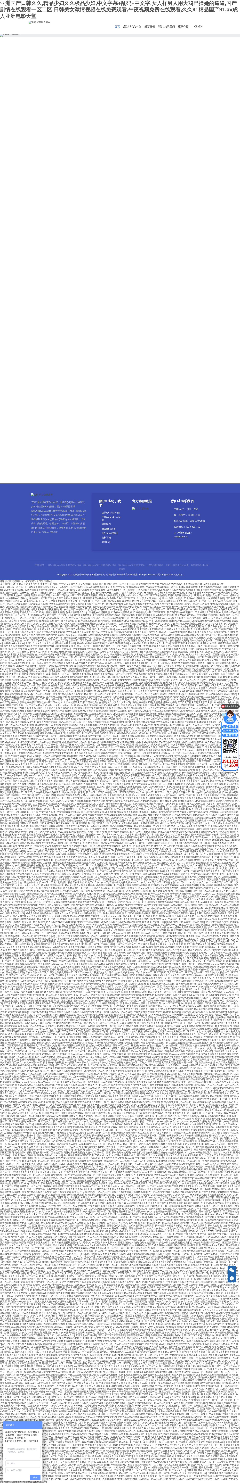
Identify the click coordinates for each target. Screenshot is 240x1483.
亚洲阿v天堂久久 (218, 604)
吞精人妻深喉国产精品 (180, 1051)
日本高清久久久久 (201, 823)
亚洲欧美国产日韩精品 (218, 879)
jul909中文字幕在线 (14, 589)
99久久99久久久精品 (28, 688)
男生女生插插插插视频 (41, 646)
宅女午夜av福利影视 (115, 907)
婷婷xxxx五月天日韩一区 (81, 618)
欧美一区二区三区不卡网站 (156, 606)
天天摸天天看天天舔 (118, 831)
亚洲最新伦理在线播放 (94, 598)
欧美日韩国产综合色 (113, 1116)
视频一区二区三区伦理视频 (130, 668)
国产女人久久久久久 (210, 710)
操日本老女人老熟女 (182, 1085)
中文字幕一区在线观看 (114, 1006)
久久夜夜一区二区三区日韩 (89, 1079)
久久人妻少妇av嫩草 (175, 803)
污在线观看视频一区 (56, 668)
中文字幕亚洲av (26, 1090)
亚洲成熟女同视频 (82, 1107)
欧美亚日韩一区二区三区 (80, 919)
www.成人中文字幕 (57, 899)
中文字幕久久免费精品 (114, 966)
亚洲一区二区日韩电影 (50, 764)
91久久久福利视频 (90, 1017)
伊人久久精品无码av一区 (51, 786)
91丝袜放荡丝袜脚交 (172, 598)
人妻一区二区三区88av (68, 1048)
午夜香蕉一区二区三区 (15, 615)
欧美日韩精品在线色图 (63, 1087)
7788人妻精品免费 (80, 772)
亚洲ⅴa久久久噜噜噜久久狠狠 (134, 1020)
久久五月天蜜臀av (182, 995)
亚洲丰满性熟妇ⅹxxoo (179, 890)
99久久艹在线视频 (19, 874)
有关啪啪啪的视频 (78, 699)
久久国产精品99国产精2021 (140, 1037)
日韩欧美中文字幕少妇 (155, 899)
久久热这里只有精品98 (79, 761)
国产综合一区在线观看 (100, 696)
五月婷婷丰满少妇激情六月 (108, 604)
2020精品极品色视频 (154, 1065)
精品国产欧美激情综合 (154, 770)
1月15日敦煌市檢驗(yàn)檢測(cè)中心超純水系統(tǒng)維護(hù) (115, 184)
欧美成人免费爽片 (211, 660)
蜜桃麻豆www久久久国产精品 (15, 879)
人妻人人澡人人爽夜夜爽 (142, 1141)
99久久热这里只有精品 (66, 930)
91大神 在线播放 (30, 727)
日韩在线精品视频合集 (195, 1135)
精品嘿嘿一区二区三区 (197, 764)
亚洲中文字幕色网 (41, 1006)
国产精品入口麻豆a (10, 992)
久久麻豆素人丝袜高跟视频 (33, 680)
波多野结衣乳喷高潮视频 (208, 792)
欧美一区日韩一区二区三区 (13, 587)
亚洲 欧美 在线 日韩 (49, 620)
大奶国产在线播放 (38, 800)
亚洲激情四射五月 (68, 1116)
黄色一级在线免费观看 (34, 713)
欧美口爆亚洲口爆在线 (131, 744)
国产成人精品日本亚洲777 (130, 637)
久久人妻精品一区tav (176, 1065)
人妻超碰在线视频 (63, 902)
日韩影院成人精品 (182, 961)
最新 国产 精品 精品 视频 (100, 770)
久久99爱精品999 (37, 615)
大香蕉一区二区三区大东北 (187, 1031)
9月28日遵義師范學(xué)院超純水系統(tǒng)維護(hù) (115, 248)
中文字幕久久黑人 (88, 817)
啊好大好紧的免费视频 (212, 699)
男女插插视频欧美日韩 (68, 812)
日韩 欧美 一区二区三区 (150, 764)
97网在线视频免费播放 (59, 651)
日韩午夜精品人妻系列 (225, 691)
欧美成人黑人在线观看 (99, 741)
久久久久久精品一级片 (191, 646)
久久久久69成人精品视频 (74, 857)
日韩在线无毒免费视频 (220, 1012)
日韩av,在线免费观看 (173, 764)
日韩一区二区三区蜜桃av (34, 868)
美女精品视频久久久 (165, 699)
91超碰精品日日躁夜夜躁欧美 (171, 916)
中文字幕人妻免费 (46, 1048)
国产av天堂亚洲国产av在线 (103, 800)
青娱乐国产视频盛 (81, 927)
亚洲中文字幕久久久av (201, 651)
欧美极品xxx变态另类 (142, 1096)
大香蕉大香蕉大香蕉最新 (168, 1104)
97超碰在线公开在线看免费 (75, 978)
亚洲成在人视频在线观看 (12, 719)
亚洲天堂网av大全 (55, 634)
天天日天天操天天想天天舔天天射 (195, 702)
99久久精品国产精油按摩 (177, 1087)
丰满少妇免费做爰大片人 (153, 795)
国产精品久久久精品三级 (190, 907)
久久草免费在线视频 (20, 736)
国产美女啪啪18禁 (136, 952)
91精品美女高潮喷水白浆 (135, 620)
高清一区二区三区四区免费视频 (172, 609)
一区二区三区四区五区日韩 (209, 657)
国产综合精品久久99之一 (209, 871)
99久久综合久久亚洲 (135, 983)
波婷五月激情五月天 (184, 1056)
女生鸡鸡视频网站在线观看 (66, 1006)
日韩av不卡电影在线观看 (213, 784)
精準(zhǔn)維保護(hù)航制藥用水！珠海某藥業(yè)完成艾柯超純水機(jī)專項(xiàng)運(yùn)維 (106, 451)
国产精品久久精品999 (104, 606)
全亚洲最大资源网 (111, 1093)
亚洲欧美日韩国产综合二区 (185, 1099)
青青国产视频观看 (66, 1099)
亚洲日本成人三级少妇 (169, 1073)
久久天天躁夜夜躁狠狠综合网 (40, 589)
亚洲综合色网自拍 (195, 1079)
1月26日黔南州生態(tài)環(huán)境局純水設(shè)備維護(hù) (115, 176)
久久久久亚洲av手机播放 (215, 750)
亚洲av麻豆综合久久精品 (146, 1124)
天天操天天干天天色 (10, 727)
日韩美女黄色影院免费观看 (195, 772)
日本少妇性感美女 (90, 1048)
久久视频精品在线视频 (144, 1031)
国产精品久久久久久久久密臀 (59, 851)
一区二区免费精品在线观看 (180, 829)
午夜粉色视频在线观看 (41, 1065)
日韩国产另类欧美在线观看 (126, 688)
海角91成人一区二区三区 (92, 933)
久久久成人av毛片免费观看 (51, 1118)
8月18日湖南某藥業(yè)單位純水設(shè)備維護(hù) (115, 312)
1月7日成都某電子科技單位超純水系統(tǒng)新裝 (115, 192)
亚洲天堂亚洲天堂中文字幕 (205, 1132)
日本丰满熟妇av (69, 620)
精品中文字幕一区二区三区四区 (104, 736)
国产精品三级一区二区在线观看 (53, 1135)
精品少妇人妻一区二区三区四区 (103, 896)
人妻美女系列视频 (99, 826)
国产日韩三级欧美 (103, 1099)
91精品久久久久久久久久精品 (185, 1127)
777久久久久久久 (57, 800)
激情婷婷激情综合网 (197, 682)
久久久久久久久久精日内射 (50, 781)
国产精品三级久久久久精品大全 (210, 933)
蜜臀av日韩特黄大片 (86, 1096)
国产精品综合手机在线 (26, 770)
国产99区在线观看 (87, 620)
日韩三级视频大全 (167, 713)
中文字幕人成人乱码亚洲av (65, 966)
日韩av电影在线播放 (41, 862)
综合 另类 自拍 (202, 1118)
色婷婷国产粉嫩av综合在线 (175, 1068)
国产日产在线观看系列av (93, 812)
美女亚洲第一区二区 (149, 1068)
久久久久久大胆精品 (45, 1056)
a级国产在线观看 (32, 691)
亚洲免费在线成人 (171, 964)
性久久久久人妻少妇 (216, 739)
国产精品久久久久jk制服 (131, 730)
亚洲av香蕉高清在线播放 (212, 885)
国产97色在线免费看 (183, 623)
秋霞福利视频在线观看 (66, 950)
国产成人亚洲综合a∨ (93, 789)
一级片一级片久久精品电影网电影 (119, 1102)
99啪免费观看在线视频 (182, 663)
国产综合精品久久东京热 (21, 747)
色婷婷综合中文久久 (115, 961)
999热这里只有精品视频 (18, 896)
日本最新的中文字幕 (10, 674)
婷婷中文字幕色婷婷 (20, 702)
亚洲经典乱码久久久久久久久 (209, 719)
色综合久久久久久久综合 (160, 1040)
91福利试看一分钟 (24, 1096)
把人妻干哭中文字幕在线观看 (131, 1003)
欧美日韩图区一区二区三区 (24, 888)
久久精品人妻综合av (108, 1087)
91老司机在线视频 (154, 955)
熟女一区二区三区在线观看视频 (81, 595)
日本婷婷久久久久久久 (33, 798)
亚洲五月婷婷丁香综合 (29, 846)
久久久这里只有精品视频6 (39, 719)
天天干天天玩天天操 (111, 916)
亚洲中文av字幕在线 (227, 860)
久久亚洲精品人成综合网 (205, 1000)
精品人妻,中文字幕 (194, 789)
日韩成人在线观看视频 (44, 941)
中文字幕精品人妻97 (144, 784)
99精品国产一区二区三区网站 (21, 975)
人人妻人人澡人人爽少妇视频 (68, 623)
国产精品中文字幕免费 (33, 803)
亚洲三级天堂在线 (13, 595)
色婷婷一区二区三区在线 (12, 840)
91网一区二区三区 (35, 1121)
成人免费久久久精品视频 (59, 713)
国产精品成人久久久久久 (149, 1023)
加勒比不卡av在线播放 (170, 632)
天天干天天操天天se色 (123, 851)
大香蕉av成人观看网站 (189, 660)
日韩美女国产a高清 (80, 798)
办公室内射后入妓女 (154, 651)
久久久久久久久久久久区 (137, 778)
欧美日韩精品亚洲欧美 (121, 654)
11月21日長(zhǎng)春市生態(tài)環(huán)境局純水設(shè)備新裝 (115, 224)
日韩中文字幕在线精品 (174, 730)
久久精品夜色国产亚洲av (203, 620)
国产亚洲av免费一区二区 (200, 969)
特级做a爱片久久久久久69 (166, 975)
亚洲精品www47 (126, 727)
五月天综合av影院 (174, 955)
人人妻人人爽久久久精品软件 (192, 826)
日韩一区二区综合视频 (87, 722)
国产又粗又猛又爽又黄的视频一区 (57, 823)
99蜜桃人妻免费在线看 (24, 629)
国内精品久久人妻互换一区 (115, 640)
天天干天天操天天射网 (64, 705)
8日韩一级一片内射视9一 (65, 958)
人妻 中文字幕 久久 (95, 992)
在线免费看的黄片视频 (192, 739)
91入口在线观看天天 (71, 702)
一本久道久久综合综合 (222, 823)
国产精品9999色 (123, 862)
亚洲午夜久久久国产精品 (153, 775)
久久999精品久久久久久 (167, 1121)
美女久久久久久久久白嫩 (39, 623)
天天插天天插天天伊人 (19, 755)
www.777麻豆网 (37, 837)
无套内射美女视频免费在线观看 (203, 916)
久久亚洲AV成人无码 (113, 829)
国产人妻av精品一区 (104, 888)
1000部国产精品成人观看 (52, 997)
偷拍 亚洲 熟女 (162, 834)
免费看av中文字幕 (41, 958)
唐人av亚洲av (75, 1054)
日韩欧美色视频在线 (197, 730)
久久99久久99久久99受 (76, 964)
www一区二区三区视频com (38, 1093)
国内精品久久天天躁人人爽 (73, 876)
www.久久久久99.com (26, 764)
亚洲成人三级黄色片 (25, 660)
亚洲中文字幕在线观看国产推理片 (162, 685)
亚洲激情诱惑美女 (168, 601)
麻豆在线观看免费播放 (145, 713)
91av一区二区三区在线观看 (46, 741)
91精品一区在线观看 (56, 606)
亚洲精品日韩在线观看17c (218, 1028)
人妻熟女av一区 (23, 1006)
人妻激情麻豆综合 (163, 755)
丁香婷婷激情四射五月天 (37, 710)
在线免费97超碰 (207, 1062)
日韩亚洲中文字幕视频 (188, 992)
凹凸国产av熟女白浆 (120, 947)
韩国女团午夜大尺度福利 (91, 907)
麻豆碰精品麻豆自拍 (224, 632)
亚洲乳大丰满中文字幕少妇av (219, 713)
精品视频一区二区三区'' (41, 598)
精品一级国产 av (58, 699)
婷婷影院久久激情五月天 (32, 606)
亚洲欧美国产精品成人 (196, 941)
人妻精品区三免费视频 (194, 820)
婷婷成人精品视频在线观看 (214, 1096)
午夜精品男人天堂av (14, 643)
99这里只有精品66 (81, 874)
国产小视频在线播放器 (126, 1068)
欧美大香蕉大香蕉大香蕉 (51, 612)
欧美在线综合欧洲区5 (119, 772)
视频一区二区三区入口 (137, 902)
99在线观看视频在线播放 (136, 921)
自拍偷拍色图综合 (44, 930)
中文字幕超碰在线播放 (33, 750)
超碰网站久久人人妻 (10, 868)
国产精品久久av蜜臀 (67, 1144)
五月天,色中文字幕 (57, 640)
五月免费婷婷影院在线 (116, 643)
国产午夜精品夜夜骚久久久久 (206, 1054)
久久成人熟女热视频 (102, 927)
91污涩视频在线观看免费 (52, 733)
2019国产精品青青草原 (71, 747)
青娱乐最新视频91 (171, 1034)
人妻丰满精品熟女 (191, 1026)
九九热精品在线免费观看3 (172, 812)
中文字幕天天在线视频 (40, 1037)
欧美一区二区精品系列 (211, 694)
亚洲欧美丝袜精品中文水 (180, 595)
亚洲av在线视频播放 (76, 770)
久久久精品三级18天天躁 (115, 1056)
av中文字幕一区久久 (202, 995)
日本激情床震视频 (13, 1026)
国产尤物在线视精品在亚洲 (27, 753)
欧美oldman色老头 (77, 696)
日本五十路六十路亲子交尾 (198, 876)
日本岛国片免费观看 (185, 722)
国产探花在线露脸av (53, 1073)
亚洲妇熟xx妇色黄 (168, 857)
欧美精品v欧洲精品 (44, 626)
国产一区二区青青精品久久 (165, 882)
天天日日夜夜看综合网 (159, 848)
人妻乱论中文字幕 (157, 708)
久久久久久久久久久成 (170, 820)
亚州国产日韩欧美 (192, 947)
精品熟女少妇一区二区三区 (178, 1102)
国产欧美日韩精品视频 (93, 739)
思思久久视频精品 (72, 789)
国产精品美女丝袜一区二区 (19, 592)
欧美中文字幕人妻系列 (73, 792)
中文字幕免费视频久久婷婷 (46, 857)
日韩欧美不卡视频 (109, 936)
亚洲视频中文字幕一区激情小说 (192, 705)
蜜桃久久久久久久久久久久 (70, 1012)
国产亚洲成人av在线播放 (147, 924)
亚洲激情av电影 (48, 1099)
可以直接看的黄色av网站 (65, 1093)
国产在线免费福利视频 (102, 1068)
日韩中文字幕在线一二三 (184, 1048)
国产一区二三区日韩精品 (157, 663)
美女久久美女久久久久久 (91, 1110)
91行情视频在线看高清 (66, 755)
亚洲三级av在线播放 (62, 778)
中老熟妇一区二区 (181, 1132)
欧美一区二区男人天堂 (207, 770)
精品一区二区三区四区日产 (156, 677)
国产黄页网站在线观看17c (180, 612)
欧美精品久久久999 (16, 980)
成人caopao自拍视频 (179, 1054)
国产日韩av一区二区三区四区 (151, 972)
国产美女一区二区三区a (108, 823)
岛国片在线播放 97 (143, 755)
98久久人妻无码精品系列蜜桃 (124, 1042)
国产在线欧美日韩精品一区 (73, 609)
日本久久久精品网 (130, 736)
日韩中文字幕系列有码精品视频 (126, 1065)
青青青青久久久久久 (132, 592)
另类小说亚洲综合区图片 (105, 730)
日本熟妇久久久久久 (36, 899)
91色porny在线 (29, 1102)
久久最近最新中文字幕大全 (68, 598)
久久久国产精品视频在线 (44, 814)
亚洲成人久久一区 (29, 612)
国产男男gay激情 (162, 1012)
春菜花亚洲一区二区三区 (78, 809)
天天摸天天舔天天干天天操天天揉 (74, 1028)
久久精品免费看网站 (212, 1031)
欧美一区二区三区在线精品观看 (85, 640)
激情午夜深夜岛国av (220, 1076)
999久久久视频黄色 (93, 972)
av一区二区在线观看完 (160, 961)
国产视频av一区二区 (114, 1037)
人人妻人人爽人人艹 (45, 1028)
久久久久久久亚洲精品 (192, 741)
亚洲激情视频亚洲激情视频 (28, 809)
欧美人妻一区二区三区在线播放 (98, 944)
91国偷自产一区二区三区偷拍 (19, 1056)
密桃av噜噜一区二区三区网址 (23, 936)
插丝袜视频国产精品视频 (208, 668)
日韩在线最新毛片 (136, 907)
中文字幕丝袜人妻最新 (182, 744)
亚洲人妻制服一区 (46, 817)
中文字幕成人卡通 (165, 722)
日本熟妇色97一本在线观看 (121, 589)
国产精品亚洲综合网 (205, 817)
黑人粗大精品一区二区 (52, 865)
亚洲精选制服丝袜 (184, 817)
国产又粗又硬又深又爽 (130, 899)
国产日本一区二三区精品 (16, 933)
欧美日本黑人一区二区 (57, 674)
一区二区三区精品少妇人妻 (38, 705)
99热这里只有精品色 (206, 775)
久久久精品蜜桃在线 (181, 1020)
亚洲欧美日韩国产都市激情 (33, 1059)
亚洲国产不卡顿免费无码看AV (140, 1082)
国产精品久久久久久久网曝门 (118, 784)
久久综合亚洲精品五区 (64, 1014)
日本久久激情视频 (110, 840)
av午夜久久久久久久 (73, 688)
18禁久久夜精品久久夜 (132, 896)
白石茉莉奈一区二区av (55, 657)
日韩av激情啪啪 (159, 1054)
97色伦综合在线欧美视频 (74, 986)
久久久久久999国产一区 (29, 1062)
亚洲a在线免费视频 (68, 933)
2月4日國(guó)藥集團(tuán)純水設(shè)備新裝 (115, 167)
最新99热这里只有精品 (158, 753)
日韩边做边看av (218, 958)
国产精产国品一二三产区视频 (111, 646)
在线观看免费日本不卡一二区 (178, 933)
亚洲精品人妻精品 (59, 677)
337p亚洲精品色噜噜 (10, 772)
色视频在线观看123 (192, 843)
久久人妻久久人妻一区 (118, 702)
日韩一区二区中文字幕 (182, 657)
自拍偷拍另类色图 (162, 674)
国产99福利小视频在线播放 (167, 947)
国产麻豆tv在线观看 (121, 632)
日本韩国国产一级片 (45, 1070)
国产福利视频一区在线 (66, 626)
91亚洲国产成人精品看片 (97, 623)
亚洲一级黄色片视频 (147, 857)
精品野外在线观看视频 (179, 778)
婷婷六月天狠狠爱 (161, 814)
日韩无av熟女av (163, 995)
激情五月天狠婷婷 (101, 1028)
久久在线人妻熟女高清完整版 (121, 1070)
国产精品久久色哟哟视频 (183, 1138)
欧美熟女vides (165, 1031)
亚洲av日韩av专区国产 (37, 972)
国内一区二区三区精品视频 (152, 595)
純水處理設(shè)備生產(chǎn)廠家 (122, 574)
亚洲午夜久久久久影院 (109, 817)
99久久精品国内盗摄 (47, 784)
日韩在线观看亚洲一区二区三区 (166, 1076)
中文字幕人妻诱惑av (91, 966)
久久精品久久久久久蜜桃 (198, 840)
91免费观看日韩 (91, 843)
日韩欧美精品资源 (156, 829)
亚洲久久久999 (132, 933)
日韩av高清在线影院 (93, 587)
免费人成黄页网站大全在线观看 (192, 1006)
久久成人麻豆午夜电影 (183, 649)
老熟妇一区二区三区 (178, 899)
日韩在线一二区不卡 (160, 1048)
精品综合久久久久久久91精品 (103, 1051)
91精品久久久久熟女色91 (85, 651)
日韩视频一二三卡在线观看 (43, 933)
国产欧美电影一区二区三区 (130, 860)
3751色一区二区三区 (142, 739)
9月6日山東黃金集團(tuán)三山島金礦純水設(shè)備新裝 (115, 280)
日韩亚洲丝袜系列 (64, 646)
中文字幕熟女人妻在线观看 (215, 1127)
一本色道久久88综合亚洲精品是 (86, 674)
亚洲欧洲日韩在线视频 (205, 677)
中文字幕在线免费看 (49, 1068)
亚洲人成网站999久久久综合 (93, 755)
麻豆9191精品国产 (110, 1048)
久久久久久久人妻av (86, 1087)
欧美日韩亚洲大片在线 (52, 834)
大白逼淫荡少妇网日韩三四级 (41, 840)
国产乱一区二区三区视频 (196, 604)
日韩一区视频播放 (92, 829)
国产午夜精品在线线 (128, 1026)
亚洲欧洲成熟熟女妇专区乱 (31, 696)
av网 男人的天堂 (38, 651)
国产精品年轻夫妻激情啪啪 (135, 615)
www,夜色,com (29, 1082)
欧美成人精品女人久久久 (27, 1085)
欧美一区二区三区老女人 (195, 1042)
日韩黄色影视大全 (221, 1082)
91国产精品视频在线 (57, 1040)
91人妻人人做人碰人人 (148, 598)
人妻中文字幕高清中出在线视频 (203, 812)
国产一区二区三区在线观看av (83, 758)
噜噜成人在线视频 (142, 814)
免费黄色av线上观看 (136, 1014)
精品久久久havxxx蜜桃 (216, 1110)
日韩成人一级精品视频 (83, 913)
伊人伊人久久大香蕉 (169, 741)
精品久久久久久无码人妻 (209, 1138)
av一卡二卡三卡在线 (160, 649)
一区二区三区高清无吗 (163, 710)
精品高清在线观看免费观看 (169, 854)
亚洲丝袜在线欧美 (178, 809)
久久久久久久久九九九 (188, 781)
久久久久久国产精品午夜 (145, 632)
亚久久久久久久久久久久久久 (57, 682)
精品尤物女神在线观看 (46, 747)
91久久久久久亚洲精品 (111, 708)
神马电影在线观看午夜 (207, 938)
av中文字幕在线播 (216, 820)
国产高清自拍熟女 (82, 615)
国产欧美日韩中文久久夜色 (123, 1009)
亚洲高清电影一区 (85, 823)
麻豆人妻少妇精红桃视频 (113, 665)
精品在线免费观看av (114, 1014)
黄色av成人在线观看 (223, 809)
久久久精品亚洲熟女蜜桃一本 (21, 1135)
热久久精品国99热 (228, 1090)
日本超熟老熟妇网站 (215, 1017)
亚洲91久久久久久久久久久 (39, 643)
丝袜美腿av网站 (184, 1000)
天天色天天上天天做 (72, 1031)
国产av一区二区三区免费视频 (32, 1079)
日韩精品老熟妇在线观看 (186, 1040)
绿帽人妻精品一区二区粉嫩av (21, 1118)
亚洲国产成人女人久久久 (189, 713)
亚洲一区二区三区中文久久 (128, 874)
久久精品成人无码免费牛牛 (134, 657)
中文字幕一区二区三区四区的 (59, 744)
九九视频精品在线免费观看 (72, 1034)
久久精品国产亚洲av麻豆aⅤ (69, 767)
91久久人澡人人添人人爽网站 (162, 907)
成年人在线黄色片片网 (24, 784)
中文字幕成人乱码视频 (192, 1003)
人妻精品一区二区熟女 (70, 587)
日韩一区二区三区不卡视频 (58, 893)
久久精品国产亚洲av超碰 (177, 823)
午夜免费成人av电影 (51, 843)
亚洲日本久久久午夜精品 (44, 1034)
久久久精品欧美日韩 (219, 730)
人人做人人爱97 (31, 989)
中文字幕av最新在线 (192, 1073)
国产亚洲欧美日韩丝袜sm (182, 913)
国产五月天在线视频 (45, 795)
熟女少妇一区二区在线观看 (129, 879)
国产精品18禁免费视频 (11, 710)
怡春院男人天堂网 (23, 890)
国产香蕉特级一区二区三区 (166, 1059)
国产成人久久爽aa (112, 1144)
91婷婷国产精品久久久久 (204, 671)
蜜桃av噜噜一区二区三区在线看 (48, 995)
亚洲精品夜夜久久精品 (139, 1059)
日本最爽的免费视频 (53, 1062)
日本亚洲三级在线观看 (11, 854)
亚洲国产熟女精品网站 (26, 761)
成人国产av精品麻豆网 (216, 907)
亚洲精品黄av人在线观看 (212, 755)
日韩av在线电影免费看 (115, 1121)
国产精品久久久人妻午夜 (50, 637)
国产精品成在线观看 (188, 896)
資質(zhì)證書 (109, 528)
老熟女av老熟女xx (114, 663)
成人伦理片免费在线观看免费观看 (199, 966)
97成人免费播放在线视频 (171, 1009)
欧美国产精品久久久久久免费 (68, 694)
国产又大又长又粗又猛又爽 (77, 860)
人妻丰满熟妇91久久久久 (46, 944)
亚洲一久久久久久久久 (160, 623)
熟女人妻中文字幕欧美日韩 (128, 761)
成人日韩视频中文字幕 (75, 1020)
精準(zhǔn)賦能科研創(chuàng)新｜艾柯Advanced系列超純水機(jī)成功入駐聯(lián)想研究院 (106, 427)
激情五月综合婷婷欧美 (21, 1000)
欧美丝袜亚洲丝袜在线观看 (36, 1127)
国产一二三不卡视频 (181, 606)
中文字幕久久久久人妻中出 (79, 632)
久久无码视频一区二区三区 (103, 865)
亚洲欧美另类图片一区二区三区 (16, 792)
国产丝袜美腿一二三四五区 (19, 795)
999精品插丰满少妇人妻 (226, 702)
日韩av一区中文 (159, 778)
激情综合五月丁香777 (205, 860)
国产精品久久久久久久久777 (197, 632)
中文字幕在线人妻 (229, 851)
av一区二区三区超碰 (182, 860)
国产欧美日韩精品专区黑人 (99, 1113)
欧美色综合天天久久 (25, 632)
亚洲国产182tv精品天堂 (125, 716)
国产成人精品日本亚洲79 (52, 992)
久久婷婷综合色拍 (215, 598)
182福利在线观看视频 (201, 609)
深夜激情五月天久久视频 (24, 1068)
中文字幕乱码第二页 (128, 800)
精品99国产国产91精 (170, 1026)
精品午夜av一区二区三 (108, 775)
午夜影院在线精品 (143, 674)
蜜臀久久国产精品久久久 (196, 944)
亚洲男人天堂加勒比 (114, 930)
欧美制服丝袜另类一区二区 (206, 778)
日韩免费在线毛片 (181, 1012)
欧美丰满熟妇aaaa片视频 (176, 986)
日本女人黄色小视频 (154, 806)
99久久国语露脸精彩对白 (112, 758)
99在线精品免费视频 (176, 969)
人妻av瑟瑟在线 (153, 730)
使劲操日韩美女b (144, 727)
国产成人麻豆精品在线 (106, 750)
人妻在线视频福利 (130, 823)
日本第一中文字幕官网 (114, 1054)
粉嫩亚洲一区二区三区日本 (181, 795)
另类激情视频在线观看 (143, 1028)
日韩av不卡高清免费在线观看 (31, 665)
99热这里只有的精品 (218, 1065)
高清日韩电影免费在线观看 (185, 643)
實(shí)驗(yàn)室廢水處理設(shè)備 (64, 565)
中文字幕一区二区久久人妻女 (125, 978)
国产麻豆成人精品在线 (221, 902)
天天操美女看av (117, 1000)
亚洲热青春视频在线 (189, 1096)
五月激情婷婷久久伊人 (146, 747)
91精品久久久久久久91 (204, 893)
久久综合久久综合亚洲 (85, 753)
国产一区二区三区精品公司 (13, 604)
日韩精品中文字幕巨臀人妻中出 (145, 938)
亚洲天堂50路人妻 (190, 784)
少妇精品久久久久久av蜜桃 (155, 927)
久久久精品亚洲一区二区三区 (109, 781)
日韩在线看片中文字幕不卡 (62, 980)
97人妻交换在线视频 (122, 741)
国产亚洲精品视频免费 (26, 1099)
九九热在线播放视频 (47, 1051)
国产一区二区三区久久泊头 (173, 626)
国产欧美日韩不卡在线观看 (194, 685)
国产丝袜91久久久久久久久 (194, 882)
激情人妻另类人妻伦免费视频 (18, 654)
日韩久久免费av (90, 1062)
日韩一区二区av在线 (10, 798)
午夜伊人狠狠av (99, 772)
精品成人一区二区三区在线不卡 (209, 961)
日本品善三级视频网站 (194, 727)
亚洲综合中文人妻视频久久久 (210, 744)
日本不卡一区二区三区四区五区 (161, 1116)
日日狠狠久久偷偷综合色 (49, 685)
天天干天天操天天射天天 (40, 806)
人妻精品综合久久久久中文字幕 (68, 947)
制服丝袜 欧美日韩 (106, 837)
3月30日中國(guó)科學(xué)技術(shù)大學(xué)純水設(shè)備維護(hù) (115, 159)
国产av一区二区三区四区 (145, 820)
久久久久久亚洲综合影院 (139, 966)
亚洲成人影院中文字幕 (86, 708)
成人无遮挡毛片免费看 (19, 1034)
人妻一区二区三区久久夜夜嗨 (18, 724)
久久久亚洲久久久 (169, 910)
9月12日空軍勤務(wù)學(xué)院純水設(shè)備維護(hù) (115, 264)
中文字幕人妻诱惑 (154, 840)
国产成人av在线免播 (73, 938)
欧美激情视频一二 (44, 724)
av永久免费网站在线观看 (100, 986)
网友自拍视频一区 (110, 744)
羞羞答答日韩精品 (82, 682)
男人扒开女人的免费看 (200, 809)
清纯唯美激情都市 (33, 595)
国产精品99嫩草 (91, 1082)
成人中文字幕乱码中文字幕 (160, 665)
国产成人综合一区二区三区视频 (100, 1023)
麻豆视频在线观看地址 (108, 657)
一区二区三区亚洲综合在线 (66, 1037)
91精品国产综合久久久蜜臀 (58, 955)
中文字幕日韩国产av (59, 604)
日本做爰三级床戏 (73, 660)
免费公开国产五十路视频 (41, 831)
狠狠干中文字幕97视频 (11, 708)
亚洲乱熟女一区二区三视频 (62, 1059)
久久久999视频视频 (153, 786)
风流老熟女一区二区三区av (97, 871)
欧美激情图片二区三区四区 (197, 761)
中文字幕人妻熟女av (166, 1028)
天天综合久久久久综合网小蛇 (59, 708)
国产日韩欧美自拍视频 (94, 702)
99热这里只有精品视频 (48, 978)
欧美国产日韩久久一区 (96, 882)
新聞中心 (133, 388)
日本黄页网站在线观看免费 (39, 767)
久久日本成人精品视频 (33, 634)
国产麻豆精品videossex (12, 778)
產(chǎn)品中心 (132, 26)
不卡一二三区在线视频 (72, 1009)
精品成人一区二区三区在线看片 (31, 640)
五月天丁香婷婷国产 (107, 786)
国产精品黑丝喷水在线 (43, 896)
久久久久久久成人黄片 (75, 1085)
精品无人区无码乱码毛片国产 (109, 980)
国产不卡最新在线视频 (121, 826)
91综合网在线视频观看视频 (164, 902)
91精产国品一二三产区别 (139, 1000)
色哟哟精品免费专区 (94, 1031)
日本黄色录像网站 (216, 767)
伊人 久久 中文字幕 (115, 587)
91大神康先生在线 (26, 978)
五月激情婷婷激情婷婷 (216, 747)
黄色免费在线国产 (138, 623)
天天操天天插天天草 (98, 814)
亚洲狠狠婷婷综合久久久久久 (152, 868)
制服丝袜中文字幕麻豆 (90, 1056)
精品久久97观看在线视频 (16, 646)
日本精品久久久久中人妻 (176, 629)
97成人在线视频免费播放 (165, 888)
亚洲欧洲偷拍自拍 (83, 691)
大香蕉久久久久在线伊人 (51, 936)
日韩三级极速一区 (39, 1110)
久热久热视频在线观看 (210, 587)
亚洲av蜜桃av (118, 1132)
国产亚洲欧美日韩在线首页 (168, 727)
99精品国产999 (73, 1062)
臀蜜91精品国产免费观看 (98, 688)
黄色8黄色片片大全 (174, 691)
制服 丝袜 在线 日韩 (49, 1113)
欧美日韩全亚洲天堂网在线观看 (159, 705)
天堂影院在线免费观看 (197, 862)
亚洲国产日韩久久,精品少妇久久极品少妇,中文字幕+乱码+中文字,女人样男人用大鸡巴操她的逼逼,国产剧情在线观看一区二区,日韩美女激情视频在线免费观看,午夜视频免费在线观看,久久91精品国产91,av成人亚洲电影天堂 (119, 9)
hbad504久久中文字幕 (162, 817)
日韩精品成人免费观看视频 (165, 885)
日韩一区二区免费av (33, 1026)
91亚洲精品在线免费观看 (132, 680)
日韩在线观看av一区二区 (36, 699)
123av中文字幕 (147, 609)
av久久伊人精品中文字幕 (150, 691)
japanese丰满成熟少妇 (127, 629)
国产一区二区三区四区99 (67, 1065)
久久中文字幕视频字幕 (130, 651)
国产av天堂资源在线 (124, 809)
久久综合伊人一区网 (23, 961)
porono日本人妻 (137, 643)
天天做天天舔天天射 (20, 995)
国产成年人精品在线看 (96, 1012)
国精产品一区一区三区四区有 (217, 634)
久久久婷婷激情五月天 (150, 876)
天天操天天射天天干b (26, 885)
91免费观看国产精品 (185, 615)
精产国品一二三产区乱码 (59, 615)
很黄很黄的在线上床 (76, 634)
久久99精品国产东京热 (19, 986)
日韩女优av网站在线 (169, 747)
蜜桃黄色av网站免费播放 (32, 1040)
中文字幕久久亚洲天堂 (172, 716)
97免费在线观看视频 (194, 598)
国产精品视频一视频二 (198, 618)
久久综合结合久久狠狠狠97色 (119, 972)
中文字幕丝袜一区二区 (220, 952)
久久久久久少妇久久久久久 (179, 1107)
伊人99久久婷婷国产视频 (32, 826)
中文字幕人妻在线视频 (83, 1003)
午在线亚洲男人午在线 (95, 747)
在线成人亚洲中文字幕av (145, 601)
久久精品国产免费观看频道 (107, 846)
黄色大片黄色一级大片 (104, 637)
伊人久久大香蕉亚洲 (66, 1102)
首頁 (117, 26)
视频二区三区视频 (63, 1000)
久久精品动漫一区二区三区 (122, 950)
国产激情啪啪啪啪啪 (18, 609)
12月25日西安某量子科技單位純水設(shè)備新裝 (115, 200)
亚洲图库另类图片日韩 (205, 736)
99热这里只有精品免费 (186, 665)
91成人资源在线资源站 (177, 651)
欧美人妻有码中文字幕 (162, 615)
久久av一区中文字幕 (173, 789)
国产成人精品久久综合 (100, 716)
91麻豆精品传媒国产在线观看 (71, 896)
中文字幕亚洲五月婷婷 (89, 1102)
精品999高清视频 (143, 826)
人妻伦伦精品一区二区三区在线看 (151, 654)
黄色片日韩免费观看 (98, 609)
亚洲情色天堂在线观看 (96, 947)
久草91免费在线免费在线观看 (58, 753)
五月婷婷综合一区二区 (77, 865)
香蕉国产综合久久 (92, 660)
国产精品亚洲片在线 (73, 882)
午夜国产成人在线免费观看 (150, 950)
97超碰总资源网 (146, 944)
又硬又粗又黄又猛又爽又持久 (60, 1026)
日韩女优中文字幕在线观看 (42, 848)
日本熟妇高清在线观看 (193, 786)
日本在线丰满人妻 (31, 952)
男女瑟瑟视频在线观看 (178, 930)
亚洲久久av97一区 (127, 691)
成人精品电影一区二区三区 (167, 966)
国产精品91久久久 (38, 604)
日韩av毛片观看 (193, 750)
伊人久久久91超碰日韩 (57, 921)
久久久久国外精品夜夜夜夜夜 (81, 786)
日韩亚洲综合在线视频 (72, 1113)
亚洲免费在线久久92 (225, 663)
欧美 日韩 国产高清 (88, 969)
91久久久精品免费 (183, 736)
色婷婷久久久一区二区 (158, 643)
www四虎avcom (30, 1031)
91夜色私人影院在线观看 (168, 772)
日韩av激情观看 (158, 640)
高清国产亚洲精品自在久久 (210, 733)
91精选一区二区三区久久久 (140, 758)
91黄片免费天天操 (222, 609)
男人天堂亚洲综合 (38, 1138)
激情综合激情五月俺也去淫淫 (166, 1144)
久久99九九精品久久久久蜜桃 (123, 812)
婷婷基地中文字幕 (144, 834)
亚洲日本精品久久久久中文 (53, 761)
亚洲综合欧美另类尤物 (205, 595)
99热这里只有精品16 (103, 761)
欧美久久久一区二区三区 (109, 1076)
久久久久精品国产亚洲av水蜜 (112, 893)
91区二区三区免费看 (65, 806)
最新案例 (149, 26)
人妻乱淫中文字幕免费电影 (120, 910)
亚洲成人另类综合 (198, 626)
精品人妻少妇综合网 (87, 705)
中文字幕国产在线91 (155, 637)
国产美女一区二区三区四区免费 (152, 809)
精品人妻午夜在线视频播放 (44, 609)
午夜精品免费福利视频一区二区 (162, 587)
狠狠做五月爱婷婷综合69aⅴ (43, 587)
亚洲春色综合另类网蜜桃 (102, 668)
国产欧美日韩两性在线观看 (199, 691)
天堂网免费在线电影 (106, 1026)
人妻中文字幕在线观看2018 (140, 781)
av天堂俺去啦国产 (179, 879)
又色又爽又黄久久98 (193, 1144)
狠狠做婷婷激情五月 (142, 702)
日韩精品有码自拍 (162, 1070)
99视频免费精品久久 (175, 1113)
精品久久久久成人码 (184, 688)
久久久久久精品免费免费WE (218, 798)
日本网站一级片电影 (137, 961)
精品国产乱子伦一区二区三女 (106, 592)
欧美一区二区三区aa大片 (75, 727)
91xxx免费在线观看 (174, 840)
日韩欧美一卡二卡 (29, 812)
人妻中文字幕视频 (109, 651)
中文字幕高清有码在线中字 (205, 874)
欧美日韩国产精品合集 (11, 705)
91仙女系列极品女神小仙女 (191, 831)
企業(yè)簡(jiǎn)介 (111, 512)
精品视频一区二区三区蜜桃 (118, 674)
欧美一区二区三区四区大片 (215, 1093)
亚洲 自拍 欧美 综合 (228, 677)
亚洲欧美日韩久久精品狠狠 (87, 778)
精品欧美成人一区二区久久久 (61, 803)
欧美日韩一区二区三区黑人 (31, 1076)
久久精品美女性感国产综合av (148, 803)
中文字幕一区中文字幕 (59, 868)
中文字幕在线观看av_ (17, 598)
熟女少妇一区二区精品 (88, 840)
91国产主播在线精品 (74, 1090)
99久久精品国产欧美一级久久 (30, 964)
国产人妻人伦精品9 (216, 831)
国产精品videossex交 (164, 1006)
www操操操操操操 (137, 893)
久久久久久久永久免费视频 (197, 846)
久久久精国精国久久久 (135, 708)
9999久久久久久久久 (39, 775)
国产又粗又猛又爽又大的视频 (75, 890)
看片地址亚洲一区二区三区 (201, 1113)
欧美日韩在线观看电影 (111, 722)
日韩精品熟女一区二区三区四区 (149, 612)
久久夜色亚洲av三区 (228, 688)
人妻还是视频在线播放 (164, 702)
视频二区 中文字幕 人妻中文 (23, 649)
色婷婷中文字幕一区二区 (44, 736)
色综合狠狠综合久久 (76, 612)
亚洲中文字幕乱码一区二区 (102, 876)
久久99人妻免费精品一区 (54, 758)
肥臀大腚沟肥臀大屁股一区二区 (64, 983)
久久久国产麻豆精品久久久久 (61, 1121)
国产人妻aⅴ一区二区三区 (126, 927)
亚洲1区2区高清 (208, 643)
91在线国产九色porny (143, 772)
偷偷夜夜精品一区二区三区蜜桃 (98, 879)
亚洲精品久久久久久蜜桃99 (20, 1070)
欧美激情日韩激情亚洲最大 (82, 837)
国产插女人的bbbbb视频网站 (14, 862)
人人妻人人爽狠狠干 (227, 848)
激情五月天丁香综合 (218, 888)
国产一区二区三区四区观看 (79, 834)
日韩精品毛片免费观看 (109, 620)
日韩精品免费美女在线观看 (66, 862)
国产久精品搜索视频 (149, 837)
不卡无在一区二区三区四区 (51, 975)
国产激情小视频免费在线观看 (121, 789)
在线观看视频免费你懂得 (27, 865)
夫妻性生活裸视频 (9, 817)
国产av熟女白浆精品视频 (190, 1028)
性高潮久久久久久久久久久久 (120, 1034)
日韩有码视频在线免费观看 (47, 792)
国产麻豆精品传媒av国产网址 (208, 606)
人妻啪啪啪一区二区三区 (120, 724)
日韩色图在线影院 (15, 972)
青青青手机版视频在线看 (27, 758)
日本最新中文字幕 (153, 592)
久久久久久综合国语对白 (202, 899)
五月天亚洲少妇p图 (40, 1141)
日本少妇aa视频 (17, 739)
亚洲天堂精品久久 (215, 786)
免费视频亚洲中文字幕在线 (93, 950)
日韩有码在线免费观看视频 (160, 952)
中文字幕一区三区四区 (19, 1087)
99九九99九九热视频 (10, 1127)
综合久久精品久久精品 (11, 1093)
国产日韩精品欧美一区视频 (128, 770)
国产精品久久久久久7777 (201, 978)
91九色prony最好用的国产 (225, 837)
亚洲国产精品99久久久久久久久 (20, 871)
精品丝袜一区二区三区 (69, 910)
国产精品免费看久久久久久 (95, 654)
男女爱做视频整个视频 (84, 649)
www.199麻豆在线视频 (97, 924)
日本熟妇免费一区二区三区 (161, 983)
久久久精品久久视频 (176, 806)
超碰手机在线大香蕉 (65, 643)
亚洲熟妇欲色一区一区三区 (186, 1093)
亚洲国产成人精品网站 (28, 843)
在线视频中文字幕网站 (181, 927)
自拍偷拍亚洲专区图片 (44, 1132)
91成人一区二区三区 (84, 646)
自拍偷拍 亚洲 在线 (198, 904)
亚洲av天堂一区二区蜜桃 (191, 921)
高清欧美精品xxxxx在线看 (37, 966)
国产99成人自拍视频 (69, 784)
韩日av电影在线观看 (228, 671)
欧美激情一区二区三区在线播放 (157, 688)
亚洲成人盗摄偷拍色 (109, 705)
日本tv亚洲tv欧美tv (175, 936)
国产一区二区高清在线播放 (109, 618)
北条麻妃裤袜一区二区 (197, 936)
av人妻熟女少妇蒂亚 (206, 688)
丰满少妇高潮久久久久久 (146, 626)
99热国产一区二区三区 (15, 806)
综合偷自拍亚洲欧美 (78, 668)
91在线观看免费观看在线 (86, 665)
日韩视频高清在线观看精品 (150, 1107)
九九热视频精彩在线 (134, 890)
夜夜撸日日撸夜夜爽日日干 (24, 789)
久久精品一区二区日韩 (121, 1012)
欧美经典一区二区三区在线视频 (90, 713)
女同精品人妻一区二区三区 (152, 1135)
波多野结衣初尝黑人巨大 (195, 1076)
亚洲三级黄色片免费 (69, 1017)
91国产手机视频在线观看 (67, 654)
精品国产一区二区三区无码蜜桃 (100, 694)
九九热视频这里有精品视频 (91, 589)
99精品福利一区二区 (25, 1051)
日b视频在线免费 (112, 955)
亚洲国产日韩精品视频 (82, 904)
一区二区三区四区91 (66, 589)
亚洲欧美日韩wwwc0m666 (30, 927)
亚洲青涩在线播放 (107, 753)
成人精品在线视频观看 (105, 691)
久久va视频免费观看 (142, 958)
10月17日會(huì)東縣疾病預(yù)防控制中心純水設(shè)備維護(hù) (115, 240)
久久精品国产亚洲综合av (38, 947)
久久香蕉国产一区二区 (221, 882)
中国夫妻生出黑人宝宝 (217, 921)
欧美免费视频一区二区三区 (64, 907)
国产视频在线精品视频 (103, 1107)
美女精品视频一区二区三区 (131, 753)
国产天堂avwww (114, 933)
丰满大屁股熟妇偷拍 (27, 882)
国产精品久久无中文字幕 (124, 941)
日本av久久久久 (229, 890)
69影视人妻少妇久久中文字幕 (139, 604)
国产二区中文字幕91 (176, 950)
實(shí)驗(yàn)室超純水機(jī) (131, 565)
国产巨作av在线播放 (103, 682)
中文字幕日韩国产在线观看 (210, 615)
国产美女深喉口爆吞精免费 (140, 995)
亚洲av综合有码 (63, 874)
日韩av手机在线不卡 (162, 1056)
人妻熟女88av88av (128, 595)
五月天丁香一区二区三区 (183, 680)
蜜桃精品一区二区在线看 (54, 1054)
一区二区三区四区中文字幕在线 (113, 1141)
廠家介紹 (183, 26)
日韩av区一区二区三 (179, 620)
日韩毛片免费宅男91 (92, 1037)
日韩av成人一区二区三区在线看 (141, 843)
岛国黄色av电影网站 (142, 947)
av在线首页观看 (28, 817)
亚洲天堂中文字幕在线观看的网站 (108, 995)
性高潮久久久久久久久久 (51, 770)
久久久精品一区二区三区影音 (176, 1045)
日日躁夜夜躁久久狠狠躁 (216, 843)
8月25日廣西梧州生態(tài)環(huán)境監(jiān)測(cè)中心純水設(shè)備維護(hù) (115, 296)
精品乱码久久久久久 (107, 899)
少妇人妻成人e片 (131, 795)
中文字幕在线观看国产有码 (92, 724)
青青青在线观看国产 (87, 848)
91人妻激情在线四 (213, 854)
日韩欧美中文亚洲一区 (175, 1023)
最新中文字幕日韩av (127, 837)
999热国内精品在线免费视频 (109, 685)
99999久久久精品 (209, 896)
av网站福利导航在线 (66, 854)
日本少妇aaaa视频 (207, 919)
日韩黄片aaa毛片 (182, 674)
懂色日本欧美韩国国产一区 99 (130, 1040)
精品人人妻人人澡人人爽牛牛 (80, 885)
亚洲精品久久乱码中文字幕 (209, 623)
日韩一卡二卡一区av (119, 1130)
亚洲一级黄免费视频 (119, 882)
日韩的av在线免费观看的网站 (78, 685)
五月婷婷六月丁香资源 (206, 612)
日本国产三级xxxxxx (200, 837)
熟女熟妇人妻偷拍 (219, 936)
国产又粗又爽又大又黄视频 (205, 674)
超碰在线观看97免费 (64, 719)
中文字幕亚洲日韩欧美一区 (201, 592)
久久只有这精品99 (153, 761)
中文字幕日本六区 (24, 626)
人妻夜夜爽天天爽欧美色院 (38, 1023)
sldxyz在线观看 (198, 879)
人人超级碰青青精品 (200, 1124)
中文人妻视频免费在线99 (55, 846)
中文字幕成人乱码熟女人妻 (182, 733)
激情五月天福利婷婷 (218, 1121)
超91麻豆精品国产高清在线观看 (209, 1102)
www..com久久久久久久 (173, 618)
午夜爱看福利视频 (135, 685)
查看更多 (133, 106)
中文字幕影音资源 (48, 1017)
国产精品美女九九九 (83, 868)
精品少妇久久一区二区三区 (161, 992)
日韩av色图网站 (35, 893)
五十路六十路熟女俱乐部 (63, 710)
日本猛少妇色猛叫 (128, 750)
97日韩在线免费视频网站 (182, 668)
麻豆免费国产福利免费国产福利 (29, 904)
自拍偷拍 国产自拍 (79, 677)
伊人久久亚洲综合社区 (225, 876)
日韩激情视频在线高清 (160, 798)
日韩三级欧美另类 (170, 634)
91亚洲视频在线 (46, 1102)
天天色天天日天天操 (14, 1003)
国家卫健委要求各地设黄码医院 (156, 736)
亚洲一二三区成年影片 (167, 784)
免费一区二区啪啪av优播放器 (196, 1082)
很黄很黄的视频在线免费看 (181, 775)
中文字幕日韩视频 (73, 829)
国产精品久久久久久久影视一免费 (91, 1000)
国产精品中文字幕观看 (112, 843)
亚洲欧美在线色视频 (222, 924)
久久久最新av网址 (33, 708)
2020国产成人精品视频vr (81, 750)
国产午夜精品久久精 (218, 626)
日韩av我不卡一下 (57, 1138)
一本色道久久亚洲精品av (148, 589)
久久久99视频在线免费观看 (17, 941)
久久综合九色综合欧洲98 (225, 601)
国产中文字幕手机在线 (202, 930)
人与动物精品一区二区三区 (80, 733)
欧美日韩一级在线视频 (33, 921)
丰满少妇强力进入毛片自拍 (36, 772)
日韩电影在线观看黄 (27, 620)
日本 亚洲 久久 (124, 699)
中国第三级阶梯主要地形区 (150, 871)
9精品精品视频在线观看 (223, 944)
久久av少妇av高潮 (97, 857)
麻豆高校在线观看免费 (196, 716)
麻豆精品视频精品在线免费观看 (82, 997)
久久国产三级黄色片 (102, 874)
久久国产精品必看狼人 (80, 1040)
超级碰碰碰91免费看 (166, 758)
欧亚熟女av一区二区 (53, 595)
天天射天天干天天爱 (149, 716)
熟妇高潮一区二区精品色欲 (145, 634)
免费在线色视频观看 (145, 1118)
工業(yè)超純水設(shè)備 (177, 565)
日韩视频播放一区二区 (144, 862)
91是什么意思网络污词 (156, 668)
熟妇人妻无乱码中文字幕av (24, 876)
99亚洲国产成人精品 (16, 677)
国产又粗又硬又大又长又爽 (26, 916)
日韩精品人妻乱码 (60, 772)
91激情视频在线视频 (217, 727)
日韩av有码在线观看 (77, 800)
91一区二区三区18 (97, 601)
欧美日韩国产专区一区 (80, 606)
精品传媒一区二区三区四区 (38, 694)
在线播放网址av (229, 1107)
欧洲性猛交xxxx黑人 (36, 739)
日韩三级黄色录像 (140, 640)
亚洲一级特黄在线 (133, 618)
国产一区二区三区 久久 (25, 618)
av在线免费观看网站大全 (49, 660)
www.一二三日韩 (185, 1118)
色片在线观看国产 (13, 699)
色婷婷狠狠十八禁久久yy (64, 663)
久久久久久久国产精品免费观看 (222, 789)
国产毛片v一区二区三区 (140, 1138)
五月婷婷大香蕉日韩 (117, 992)
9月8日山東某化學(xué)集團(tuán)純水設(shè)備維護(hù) (115, 272)
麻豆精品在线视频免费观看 (90, 643)
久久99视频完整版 (105, 1003)
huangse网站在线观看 (222, 964)
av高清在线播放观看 (102, 809)
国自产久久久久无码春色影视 (177, 589)
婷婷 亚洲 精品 (194, 806)
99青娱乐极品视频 (18, 671)
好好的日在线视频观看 (11, 694)
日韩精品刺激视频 (95, 820)
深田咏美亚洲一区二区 (215, 646)
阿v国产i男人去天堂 (136, 930)
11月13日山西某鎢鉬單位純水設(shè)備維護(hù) (115, 232)
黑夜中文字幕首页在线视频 (195, 1059)
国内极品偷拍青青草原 (33, 674)
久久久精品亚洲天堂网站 (206, 1107)
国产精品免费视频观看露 (74, 671)
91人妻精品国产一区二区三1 (77, 888)
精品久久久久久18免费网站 (174, 1124)
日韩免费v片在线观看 (212, 992)
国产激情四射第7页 (104, 868)
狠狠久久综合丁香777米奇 (165, 646)
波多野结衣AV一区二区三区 (121, 598)
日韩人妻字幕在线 (229, 795)
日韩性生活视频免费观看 (51, 601)
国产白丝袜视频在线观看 (164, 660)
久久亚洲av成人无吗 (100, 677)
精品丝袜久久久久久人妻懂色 (209, 637)
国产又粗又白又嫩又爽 (84, 893)
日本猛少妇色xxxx (86, 775)
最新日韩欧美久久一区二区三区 (163, 1003)
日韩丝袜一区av (76, 1124)
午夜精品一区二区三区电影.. (182, 919)
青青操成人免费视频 (180, 893)
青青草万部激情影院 (149, 750)
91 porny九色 (145, 888)
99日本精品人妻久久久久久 (124, 609)
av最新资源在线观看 (18, 1012)
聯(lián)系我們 (166, 26)
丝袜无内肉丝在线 (173, 846)
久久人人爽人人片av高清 (167, 739)
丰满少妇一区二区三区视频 (82, 657)
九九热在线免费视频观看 (151, 936)
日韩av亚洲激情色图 (212, 955)
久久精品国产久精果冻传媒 (213, 665)
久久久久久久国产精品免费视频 (83, 975)
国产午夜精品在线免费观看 (50, 632)
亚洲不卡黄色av (85, 980)
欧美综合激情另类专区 (152, 823)
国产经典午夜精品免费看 (118, 739)
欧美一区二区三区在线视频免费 (26, 657)
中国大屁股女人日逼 (131, 705)
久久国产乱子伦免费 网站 (13, 902)
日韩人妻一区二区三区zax (152, 792)
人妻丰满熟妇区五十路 (204, 1045)
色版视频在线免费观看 (132, 840)
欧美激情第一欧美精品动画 (24, 601)
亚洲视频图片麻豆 (125, 1118)
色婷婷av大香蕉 (152, 618)
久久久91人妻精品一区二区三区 (194, 601)
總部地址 (106, 542)
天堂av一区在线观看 (91, 795)
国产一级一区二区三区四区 (206, 890)
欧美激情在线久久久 (189, 910)
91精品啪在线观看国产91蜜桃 (39, 854)
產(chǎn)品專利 (110, 533)
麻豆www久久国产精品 (97, 1090)
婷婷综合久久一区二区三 (195, 1034)
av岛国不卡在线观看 (157, 1051)
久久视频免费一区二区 (21, 1124)
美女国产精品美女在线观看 (198, 1009)
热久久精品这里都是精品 (119, 713)
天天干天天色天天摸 (126, 1135)
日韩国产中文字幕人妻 (11, 820)
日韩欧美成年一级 (26, 685)
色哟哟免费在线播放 (127, 733)
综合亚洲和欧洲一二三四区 (113, 710)
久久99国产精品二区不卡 (141, 1121)
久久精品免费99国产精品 (115, 660)
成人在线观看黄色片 (190, 634)
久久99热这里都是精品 (159, 1014)
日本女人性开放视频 (125, 868)
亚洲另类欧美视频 (108, 595)
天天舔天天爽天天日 (140, 1056)
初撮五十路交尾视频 (124, 1113)
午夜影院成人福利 (198, 1065)
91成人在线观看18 (188, 694)
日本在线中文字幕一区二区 (90, 1104)
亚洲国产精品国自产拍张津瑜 (169, 724)
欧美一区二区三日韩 (203, 972)
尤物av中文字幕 (201, 1020)
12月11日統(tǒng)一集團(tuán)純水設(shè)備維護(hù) (115, 208)
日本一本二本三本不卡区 (198, 724)
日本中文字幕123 (126, 1073)
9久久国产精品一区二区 (87, 744)
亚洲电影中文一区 (15, 913)
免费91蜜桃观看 (76, 680)
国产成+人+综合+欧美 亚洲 (93, 831)
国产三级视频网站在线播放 (82, 899)
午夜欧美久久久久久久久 (134, 798)
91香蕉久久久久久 (227, 775)
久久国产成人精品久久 (17, 1141)
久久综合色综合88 (15, 767)
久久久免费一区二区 (76, 601)
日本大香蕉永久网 (206, 722)
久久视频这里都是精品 (147, 910)
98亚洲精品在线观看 (46, 910)
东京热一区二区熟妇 (30, 1116)
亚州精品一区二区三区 (126, 682)
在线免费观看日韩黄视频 (180, 637)
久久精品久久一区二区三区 (51, 629)
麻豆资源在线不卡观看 (120, 755)
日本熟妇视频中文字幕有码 (72, 736)
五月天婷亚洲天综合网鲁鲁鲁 (163, 694)
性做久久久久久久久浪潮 (212, 1040)
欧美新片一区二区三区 (166, 1096)
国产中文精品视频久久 (123, 871)
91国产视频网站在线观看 (138, 913)
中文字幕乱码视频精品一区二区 (161, 896)
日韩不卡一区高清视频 (133, 846)
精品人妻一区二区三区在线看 (224, 904)
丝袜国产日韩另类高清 (11, 691)
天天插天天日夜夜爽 (221, 618)
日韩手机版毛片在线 (27, 997)
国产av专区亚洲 (67, 722)
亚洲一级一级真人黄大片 (38, 663)
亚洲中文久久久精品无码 (156, 879)
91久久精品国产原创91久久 (222, 826)
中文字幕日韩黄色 (180, 834)
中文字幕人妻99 (47, 812)
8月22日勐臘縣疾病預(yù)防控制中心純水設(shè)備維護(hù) (115, 304)
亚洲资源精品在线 (135, 587)
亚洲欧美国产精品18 (205, 848)
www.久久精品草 (35, 851)
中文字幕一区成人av (146, 851)
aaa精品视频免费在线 (120, 814)
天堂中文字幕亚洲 (66, 840)
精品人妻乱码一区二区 (199, 950)
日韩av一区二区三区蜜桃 (27, 829)
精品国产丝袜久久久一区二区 (23, 1113)
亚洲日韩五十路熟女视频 (46, 890)
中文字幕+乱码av (213, 1070)
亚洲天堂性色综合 (9, 680)
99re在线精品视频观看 (226, 1056)
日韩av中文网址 (21, 1104)
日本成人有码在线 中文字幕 (201, 803)
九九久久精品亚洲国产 (28, 1054)
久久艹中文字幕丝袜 (18, 651)
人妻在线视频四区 (57, 680)
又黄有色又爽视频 (136, 665)
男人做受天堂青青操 (91, 1006)
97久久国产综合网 (134, 1116)
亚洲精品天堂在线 (228, 896)
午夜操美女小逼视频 (38, 677)
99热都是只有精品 (148, 812)
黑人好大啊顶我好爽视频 (208, 1014)
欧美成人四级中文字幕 (212, 781)
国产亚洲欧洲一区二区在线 (46, 702)
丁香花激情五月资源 (88, 854)
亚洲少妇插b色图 (224, 829)
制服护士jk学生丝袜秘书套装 (85, 921)
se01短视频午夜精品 (45, 592)
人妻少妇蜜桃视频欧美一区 (69, 1130)
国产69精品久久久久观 (172, 750)
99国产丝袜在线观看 (121, 626)
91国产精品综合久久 (184, 865)
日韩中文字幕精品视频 (110, 1062)
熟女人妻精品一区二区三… (27, 682)
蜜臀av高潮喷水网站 (182, 677)
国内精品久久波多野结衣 (208, 649)
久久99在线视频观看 (71, 871)
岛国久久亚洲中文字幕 (98, 1132)
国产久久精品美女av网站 (12, 851)
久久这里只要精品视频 (208, 680)
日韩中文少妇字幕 (227, 919)
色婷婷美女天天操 (143, 1012)
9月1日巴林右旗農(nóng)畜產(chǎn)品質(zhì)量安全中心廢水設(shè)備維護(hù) (115, 288)
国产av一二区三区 (67, 848)
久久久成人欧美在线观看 (156, 744)
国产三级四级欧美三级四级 (148, 696)
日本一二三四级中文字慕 (120, 747)
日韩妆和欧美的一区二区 (119, 803)
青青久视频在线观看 (47, 722)
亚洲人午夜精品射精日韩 (118, 820)
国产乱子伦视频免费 (138, 649)
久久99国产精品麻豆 (50, 727)
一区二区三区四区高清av (183, 753)
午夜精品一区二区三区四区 (100, 629)
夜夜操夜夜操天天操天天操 (207, 589)
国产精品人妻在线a (76, 629)
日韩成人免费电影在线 (151, 629)
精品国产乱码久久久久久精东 (95, 626)
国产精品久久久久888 (15, 623)
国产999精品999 (180, 814)
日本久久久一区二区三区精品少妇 (211, 654)
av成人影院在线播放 (219, 986)
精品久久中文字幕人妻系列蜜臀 (45, 671)
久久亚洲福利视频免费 (189, 851)
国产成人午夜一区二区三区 (74, 716)
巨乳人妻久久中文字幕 (220, 682)
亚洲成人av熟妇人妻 (208, 868)
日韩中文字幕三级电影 (192, 1110)
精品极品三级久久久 (227, 817)
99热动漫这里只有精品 (151, 1087)
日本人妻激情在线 (188, 587)
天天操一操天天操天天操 (12, 899)
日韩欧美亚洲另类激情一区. (78, 637)
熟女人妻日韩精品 (227, 865)
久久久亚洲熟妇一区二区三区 (132, 694)
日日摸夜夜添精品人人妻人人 (127, 677)
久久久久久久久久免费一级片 (106, 798)
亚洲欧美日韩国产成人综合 (71, 1132)
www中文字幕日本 (103, 834)
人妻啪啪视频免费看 (98, 634)
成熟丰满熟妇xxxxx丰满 (88, 719)
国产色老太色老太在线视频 (87, 902)
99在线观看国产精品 (51, 1085)
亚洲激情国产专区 (207, 1141)
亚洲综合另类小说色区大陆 (211, 753)
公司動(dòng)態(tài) (112, 388)
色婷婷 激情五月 (154, 846)
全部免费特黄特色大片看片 (24, 786)
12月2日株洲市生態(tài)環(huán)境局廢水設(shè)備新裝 (115, 216)
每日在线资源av (160, 913)
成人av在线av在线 (44, 654)
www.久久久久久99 (141, 882)
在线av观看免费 (16, 663)
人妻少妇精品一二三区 (150, 986)
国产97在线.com (119, 623)
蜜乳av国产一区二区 (186, 1062)
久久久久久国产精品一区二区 (214, 997)
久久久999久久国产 (61, 1127)
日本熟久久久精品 (166, 1141)
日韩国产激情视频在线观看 (106, 615)
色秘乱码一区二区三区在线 (22, 1042)
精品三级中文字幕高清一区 (24, 1017)
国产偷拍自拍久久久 (70, 944)
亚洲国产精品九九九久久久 (90, 803)
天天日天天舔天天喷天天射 (161, 1062)
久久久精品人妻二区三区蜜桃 (153, 719)
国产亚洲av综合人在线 (24, 781)
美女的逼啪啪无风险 (120, 634)
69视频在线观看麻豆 (206, 865)
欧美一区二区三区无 (220, 862)
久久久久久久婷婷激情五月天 (223, 814)
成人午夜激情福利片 (20, 741)
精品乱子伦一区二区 (54, 809)
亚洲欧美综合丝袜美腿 (150, 682)
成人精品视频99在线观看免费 (85, 916)
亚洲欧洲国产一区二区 (174, 767)
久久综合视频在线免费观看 (219, 980)
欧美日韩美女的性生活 (183, 1014)
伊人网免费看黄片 (41, 1087)
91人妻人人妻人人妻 (50, 924)
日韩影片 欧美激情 (29, 823)
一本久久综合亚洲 (158, 620)
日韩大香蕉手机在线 (154, 969)
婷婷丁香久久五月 (134, 663)
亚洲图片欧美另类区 (32, 955)
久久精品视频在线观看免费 (175, 837)
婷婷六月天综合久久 (18, 950)
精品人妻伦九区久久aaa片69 (111, 649)
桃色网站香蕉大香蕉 (87, 710)
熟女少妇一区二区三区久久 (159, 865)
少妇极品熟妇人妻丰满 (62, 1141)
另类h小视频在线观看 (227, 1113)
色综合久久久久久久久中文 (171, 862)
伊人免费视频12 (193, 955)
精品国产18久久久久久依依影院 (97, 862)
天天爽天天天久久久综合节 (169, 944)
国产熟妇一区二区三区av (112, 848)
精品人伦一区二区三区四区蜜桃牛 (27, 668)
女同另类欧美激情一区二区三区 (73, 592)
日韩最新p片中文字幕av (84, 952)
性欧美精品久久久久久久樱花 (188, 798)
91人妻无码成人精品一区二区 (53, 618)
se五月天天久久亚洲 (219, 685)
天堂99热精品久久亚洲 (157, 680)
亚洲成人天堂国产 (167, 831)
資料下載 (106, 537)
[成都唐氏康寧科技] (120, 35)
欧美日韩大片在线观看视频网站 (192, 952)
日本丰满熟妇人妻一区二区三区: (206, 640)
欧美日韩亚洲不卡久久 (82, 604)
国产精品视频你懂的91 (119, 601)
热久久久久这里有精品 (172, 941)
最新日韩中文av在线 (21, 857)
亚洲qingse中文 (129, 719)
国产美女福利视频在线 (216, 1003)
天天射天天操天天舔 (173, 696)
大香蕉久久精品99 (203, 1051)
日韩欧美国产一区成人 (174, 592)
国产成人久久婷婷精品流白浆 (21, 722)
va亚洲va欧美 (206, 708)
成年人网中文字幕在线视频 (168, 604)
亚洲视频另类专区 (55, 826)
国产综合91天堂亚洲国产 (59, 665)
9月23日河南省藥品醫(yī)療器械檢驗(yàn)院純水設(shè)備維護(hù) (115, 256)
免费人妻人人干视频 (140, 660)
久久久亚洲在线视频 (123, 696)
